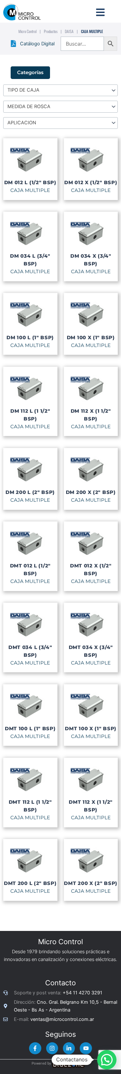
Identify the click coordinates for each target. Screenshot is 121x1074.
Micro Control (27, 31)
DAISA (69, 31)
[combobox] (60, 90)
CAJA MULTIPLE (30, 190)
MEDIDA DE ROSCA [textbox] (28, 106)
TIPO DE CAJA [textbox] (23, 90)
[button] (106, 1059)
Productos (50, 31)
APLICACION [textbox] (21, 123)
